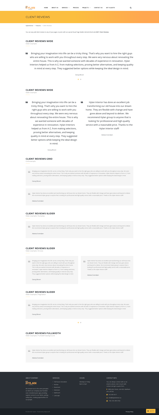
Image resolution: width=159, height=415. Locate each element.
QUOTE (152, 411)
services (65, 7)
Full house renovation (60, 382)
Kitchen (56, 384)
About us (55, 7)
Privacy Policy (129, 412)
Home (46, 7)
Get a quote (110, 7)
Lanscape (57, 395)
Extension (57, 390)
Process (76, 7)
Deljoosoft (47, 412)
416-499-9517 (123, 2)
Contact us (98, 7)
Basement (57, 387)
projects (85, 7)
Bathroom (57, 393)
